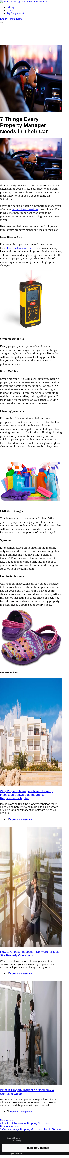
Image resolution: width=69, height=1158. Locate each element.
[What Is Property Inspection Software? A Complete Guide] (31, 1084)
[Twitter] (38, 1136)
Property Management (20, 819)
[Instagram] (41, 1141)
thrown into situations (25, 209)
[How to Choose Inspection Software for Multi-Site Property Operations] (31, 946)
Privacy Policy (15, 1140)
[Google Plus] (36, 1141)
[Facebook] (33, 1136)
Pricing (10, 7)
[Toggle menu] (1, 22)
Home (10, 10)
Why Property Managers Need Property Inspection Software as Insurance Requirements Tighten (26, 795)
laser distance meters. (20, 248)
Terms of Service (13, 1138)
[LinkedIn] (43, 1136)
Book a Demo (15, 18)
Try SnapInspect (15, 13)
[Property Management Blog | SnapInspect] (23, 1)
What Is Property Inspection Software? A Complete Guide (27, 1091)
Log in (4, 18)
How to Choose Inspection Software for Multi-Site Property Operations (30, 953)
